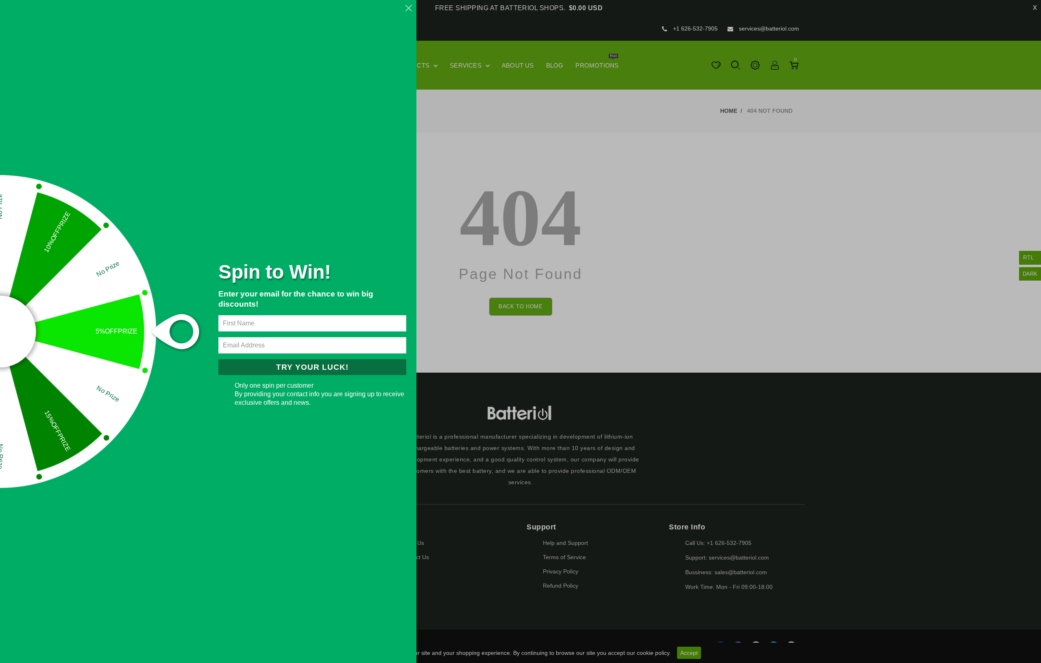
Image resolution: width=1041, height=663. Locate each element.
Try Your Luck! (312, 367)
